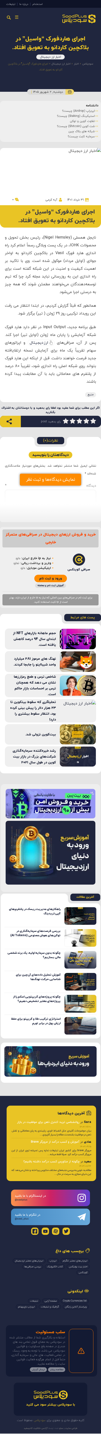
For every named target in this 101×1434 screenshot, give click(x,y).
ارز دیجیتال (39, 342)
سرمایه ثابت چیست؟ (81, 137)
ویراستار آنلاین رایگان (76, 1307)
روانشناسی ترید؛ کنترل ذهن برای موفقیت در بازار (48, 1122)
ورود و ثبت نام (50, 578)
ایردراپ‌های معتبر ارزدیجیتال (29, 1261)
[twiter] (66, 1231)
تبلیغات (10, 4)
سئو (61, 1428)
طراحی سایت (70, 1428)
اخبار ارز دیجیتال (50, 57)
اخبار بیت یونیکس (78, 1266)
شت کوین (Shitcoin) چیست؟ (76, 126)
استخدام (37, 4)
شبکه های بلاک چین (81, 131)
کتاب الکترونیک (55, 1266)
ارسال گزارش (38, 1369)
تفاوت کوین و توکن (82, 121)
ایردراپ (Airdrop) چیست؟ (78, 111)
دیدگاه (50, 485)
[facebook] (34, 1231)
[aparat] (55, 1231)
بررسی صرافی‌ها (32, 1266)
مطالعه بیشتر (56, 1369)
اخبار (76, 64)
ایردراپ (53, 1261)
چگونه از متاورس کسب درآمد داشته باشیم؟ (51, 1162)
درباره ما (23, 4)
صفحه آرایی (50, 1301)
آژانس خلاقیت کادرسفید (36, 1428)
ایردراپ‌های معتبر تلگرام (75, 1261)
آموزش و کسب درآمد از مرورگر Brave (55, 1142)
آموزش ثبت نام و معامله (50, 585)
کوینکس (83, 1272)
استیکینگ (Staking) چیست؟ (76, 116)
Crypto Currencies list (75, 1301)
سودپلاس (87, 64)
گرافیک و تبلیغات (50, 1307)
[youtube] (45, 1231)
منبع (91, 395)
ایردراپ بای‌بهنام (26, 1307)
